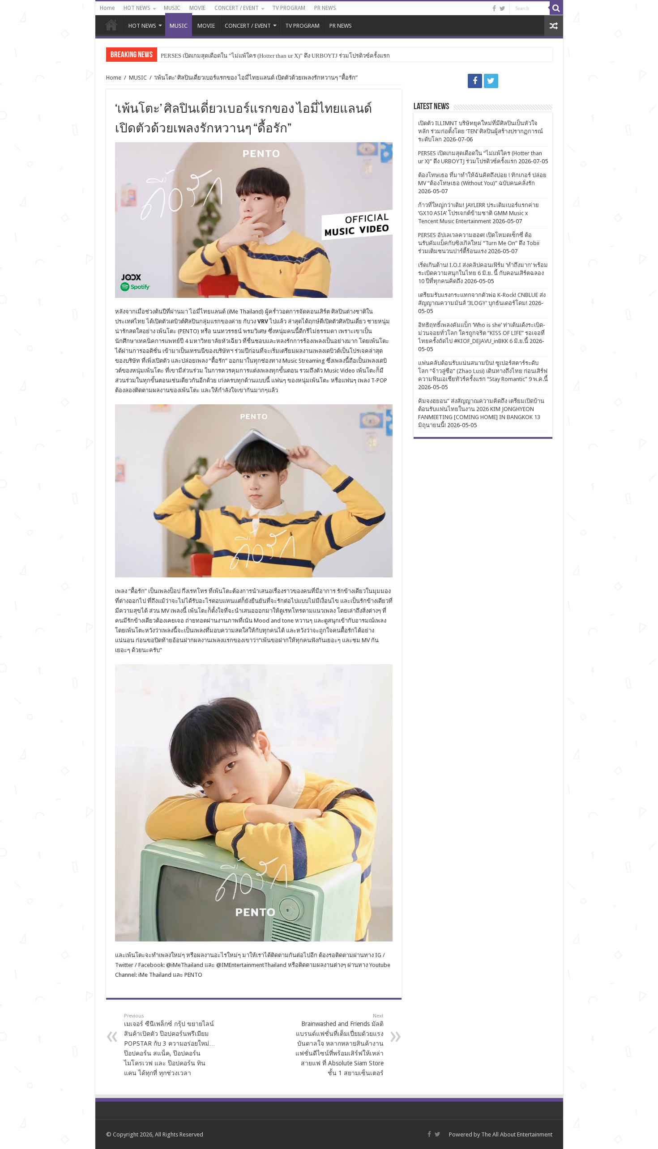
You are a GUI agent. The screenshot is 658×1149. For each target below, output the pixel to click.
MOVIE (197, 8)
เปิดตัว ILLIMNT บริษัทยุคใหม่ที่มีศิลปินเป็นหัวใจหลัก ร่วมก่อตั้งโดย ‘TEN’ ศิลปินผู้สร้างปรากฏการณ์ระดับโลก (480, 131)
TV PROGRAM (288, 8)
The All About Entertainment (516, 1134)
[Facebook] (494, 8)
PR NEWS (325, 8)
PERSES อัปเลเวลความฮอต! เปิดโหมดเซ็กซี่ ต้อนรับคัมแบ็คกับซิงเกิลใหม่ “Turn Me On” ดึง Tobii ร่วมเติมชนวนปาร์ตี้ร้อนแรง (478, 243)
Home (107, 8)
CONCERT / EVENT (236, 8)
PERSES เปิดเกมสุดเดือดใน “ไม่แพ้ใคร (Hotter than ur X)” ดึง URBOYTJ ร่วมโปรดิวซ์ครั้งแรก (275, 55)
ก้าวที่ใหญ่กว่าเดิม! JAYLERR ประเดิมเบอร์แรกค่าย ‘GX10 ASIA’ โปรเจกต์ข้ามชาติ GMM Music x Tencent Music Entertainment (478, 213)
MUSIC (172, 8)
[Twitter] (502, 8)
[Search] (556, 8)
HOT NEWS (137, 8)
